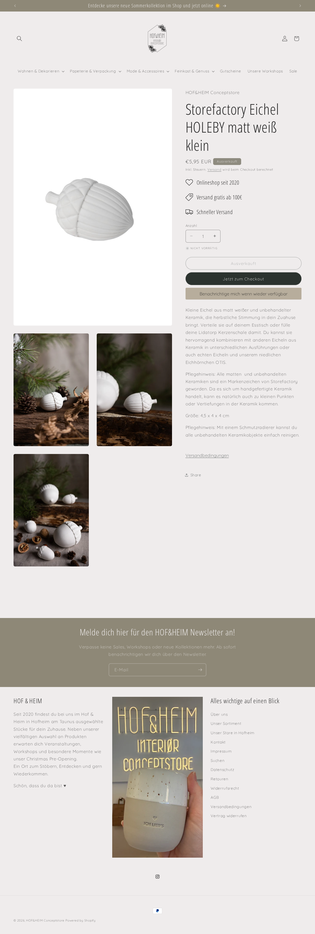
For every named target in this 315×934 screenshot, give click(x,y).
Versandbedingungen (207, 455)
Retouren (219, 779)
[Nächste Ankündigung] (300, 5)
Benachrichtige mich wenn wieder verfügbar (243, 293)
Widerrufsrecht (225, 788)
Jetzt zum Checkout (243, 278)
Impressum (221, 751)
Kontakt (218, 742)
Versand (214, 169)
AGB (215, 797)
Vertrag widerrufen (229, 815)
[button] (19, 38)
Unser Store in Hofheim (232, 732)
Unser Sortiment (226, 723)
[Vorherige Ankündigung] (15, 5)
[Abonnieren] (200, 669)
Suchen (217, 760)
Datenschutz (222, 769)
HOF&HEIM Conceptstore (45, 920)
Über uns (219, 714)
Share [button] (195, 475)
